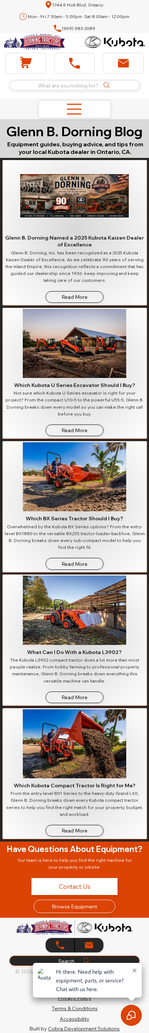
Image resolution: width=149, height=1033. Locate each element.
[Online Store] (60, 945)
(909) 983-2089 (78, 28)
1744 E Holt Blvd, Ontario (77, 5)
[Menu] (74, 109)
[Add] (25, 63)
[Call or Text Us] (88, 945)
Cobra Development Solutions (84, 1028)
